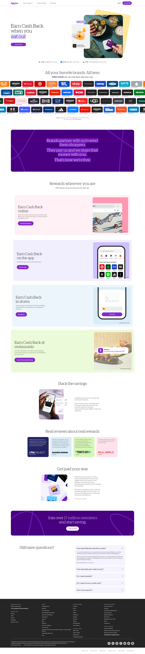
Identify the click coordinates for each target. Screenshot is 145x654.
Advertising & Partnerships (48, 612)
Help (43, 635)
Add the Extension (25, 223)
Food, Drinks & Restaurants (110, 610)
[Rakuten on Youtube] (124, 643)
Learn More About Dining (25, 360)
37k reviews (54, 62)
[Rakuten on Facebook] (116, 643)
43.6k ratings (103, 62)
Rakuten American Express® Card (112, 630)
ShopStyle (13, 620)
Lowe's (74, 610)
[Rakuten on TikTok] (112, 643)
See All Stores (76, 625)
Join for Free (127, 3)
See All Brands (76, 623)
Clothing (106, 608)
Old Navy (75, 617)
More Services (121, 650)
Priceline (75, 619)
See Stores (21, 314)
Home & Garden (108, 612)
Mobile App (53, 3)
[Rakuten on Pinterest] (128, 643)
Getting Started (45, 606)
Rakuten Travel (111, 650)
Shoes (105, 621)
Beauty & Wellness (108, 614)
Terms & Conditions (46, 625)
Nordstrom (75, 614)
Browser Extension (42, 3)
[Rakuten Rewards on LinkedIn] (132, 643)
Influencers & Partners (47, 614)
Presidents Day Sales (78, 637)
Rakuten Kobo (102, 650)
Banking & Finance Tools (109, 619)
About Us (44, 608)
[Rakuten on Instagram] (109, 643)
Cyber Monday (76, 632)
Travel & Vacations (108, 606)
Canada (12, 613)
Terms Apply (78, 119)
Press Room (45, 617)
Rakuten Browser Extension (110, 632)
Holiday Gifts (76, 634)
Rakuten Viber (93, 650)
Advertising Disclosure (16, 645)
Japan (12, 615)
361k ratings (76, 62)
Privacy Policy (90, 562)
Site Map (44, 623)
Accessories (107, 623)
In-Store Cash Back (108, 628)
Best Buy (75, 606)
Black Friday (76, 630)
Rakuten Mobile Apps (16, 606)
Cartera (12, 617)
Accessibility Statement (47, 633)
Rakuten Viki (85, 650)
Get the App (22, 267)
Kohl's (74, 608)
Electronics (106, 617)
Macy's (74, 612)
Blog (43, 621)
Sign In (119, 3)
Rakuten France (14, 622)
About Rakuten (130, 650)
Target (74, 621)
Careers (44, 619)
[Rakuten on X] (120, 643)
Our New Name (45, 610)
